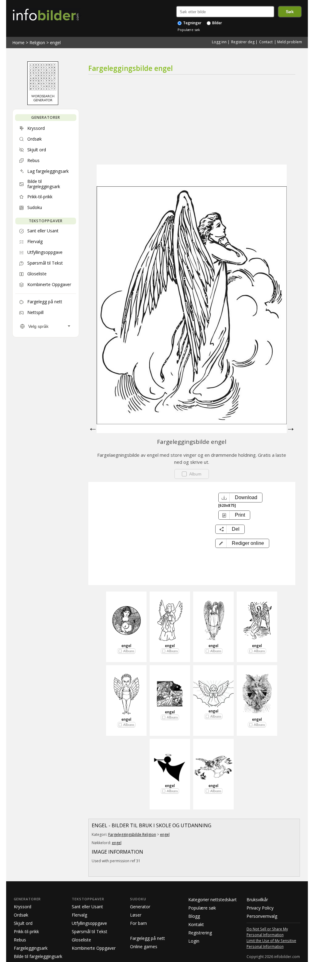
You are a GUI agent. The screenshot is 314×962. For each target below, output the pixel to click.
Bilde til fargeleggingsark (38, 956)
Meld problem (289, 42)
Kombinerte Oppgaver (94, 948)
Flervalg (79, 915)
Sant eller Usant (87, 907)
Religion (37, 42)
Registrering (200, 933)
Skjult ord (23, 923)
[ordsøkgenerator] (43, 103)
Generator (140, 907)
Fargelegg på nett (147, 938)
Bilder (216, 22)
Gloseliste (81, 940)
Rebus (20, 940)
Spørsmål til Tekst (89, 931)
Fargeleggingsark (31, 948)
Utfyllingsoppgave (89, 923)
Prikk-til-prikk (26, 931)
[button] (242, 543)
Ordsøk (21, 915)
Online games (143, 946)
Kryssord (22, 907)
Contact (266, 42)
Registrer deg (243, 42)
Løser (135, 915)
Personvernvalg (262, 916)
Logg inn (219, 42)
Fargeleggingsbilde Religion (132, 834)
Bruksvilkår (257, 899)
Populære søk (189, 29)
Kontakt (196, 924)
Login (193, 941)
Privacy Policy (260, 908)
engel (55, 42)
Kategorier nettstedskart (212, 899)
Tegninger (191, 22)
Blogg (194, 916)
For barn (138, 923)
